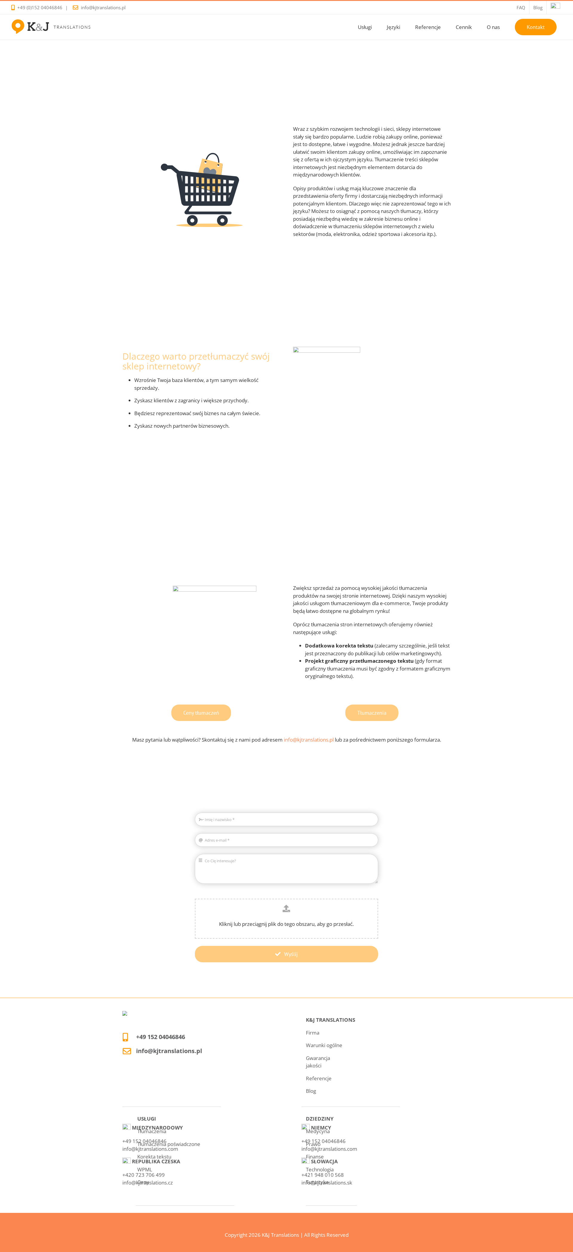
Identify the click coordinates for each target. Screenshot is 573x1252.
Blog (311, 1090)
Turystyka (317, 1182)
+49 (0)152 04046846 (39, 7)
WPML (144, 1169)
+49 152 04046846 (160, 1037)
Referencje (319, 1078)
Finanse (315, 1156)
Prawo (313, 1144)
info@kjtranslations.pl (103, 7)
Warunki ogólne (324, 1045)
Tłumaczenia (151, 1131)
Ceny (143, 1182)
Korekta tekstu (154, 1156)
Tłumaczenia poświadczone (168, 1144)
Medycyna (318, 1131)
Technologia (320, 1169)
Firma (312, 1032)
